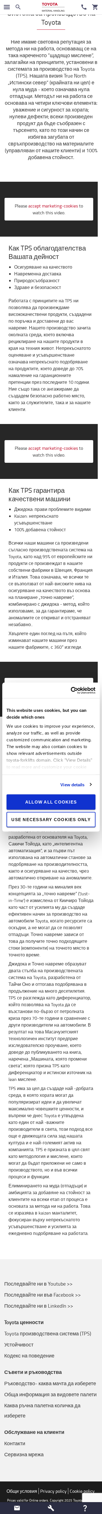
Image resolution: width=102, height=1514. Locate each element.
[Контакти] (84, 7)
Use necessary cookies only (51, 819)
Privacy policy (53, 1491)
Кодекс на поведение (29, 1355)
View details (72, 784)
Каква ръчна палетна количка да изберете (42, 1410)
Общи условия (22, 1491)
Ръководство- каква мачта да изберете (50, 1383)
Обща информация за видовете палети (50, 1394)
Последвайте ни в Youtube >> (38, 1283)
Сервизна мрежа (24, 1454)
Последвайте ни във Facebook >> (42, 1294)
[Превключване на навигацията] (6, 7)
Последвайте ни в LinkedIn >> (38, 1305)
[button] (17, 1508)
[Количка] (95, 7)
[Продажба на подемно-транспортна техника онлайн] (53, 7)
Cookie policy (82, 1491)
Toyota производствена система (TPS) (47, 1333)
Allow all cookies (51, 802)
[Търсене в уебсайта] (18, 7)
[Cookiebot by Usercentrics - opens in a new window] (71, 690)
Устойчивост (18, 1344)
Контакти (14, 1443)
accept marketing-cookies (53, 206)
